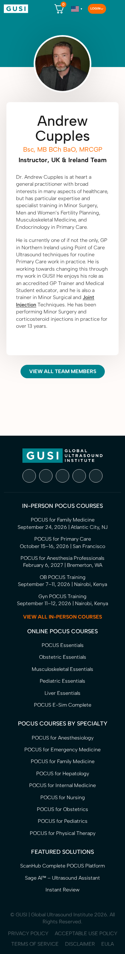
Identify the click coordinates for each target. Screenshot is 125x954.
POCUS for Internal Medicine (62, 785)
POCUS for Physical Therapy (63, 833)
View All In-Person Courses (62, 617)
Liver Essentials (62, 693)
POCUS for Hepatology (62, 773)
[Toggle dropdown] (102, 9)
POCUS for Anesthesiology (63, 738)
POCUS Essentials (63, 645)
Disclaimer (80, 944)
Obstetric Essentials (62, 657)
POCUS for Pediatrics (63, 821)
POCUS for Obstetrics (62, 809)
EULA (107, 944)
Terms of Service (35, 944)
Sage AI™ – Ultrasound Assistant (62, 878)
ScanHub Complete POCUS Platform (62, 866)
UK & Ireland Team (79, 160)
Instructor (33, 160)
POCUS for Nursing (62, 797)
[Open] (113, 8)
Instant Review (62, 890)
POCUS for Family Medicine (63, 761)
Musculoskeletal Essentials (62, 669)
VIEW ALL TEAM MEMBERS (62, 371)
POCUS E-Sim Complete (62, 705)
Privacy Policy (28, 933)
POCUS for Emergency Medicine (62, 750)
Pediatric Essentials (62, 681)
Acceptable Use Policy (86, 933)
